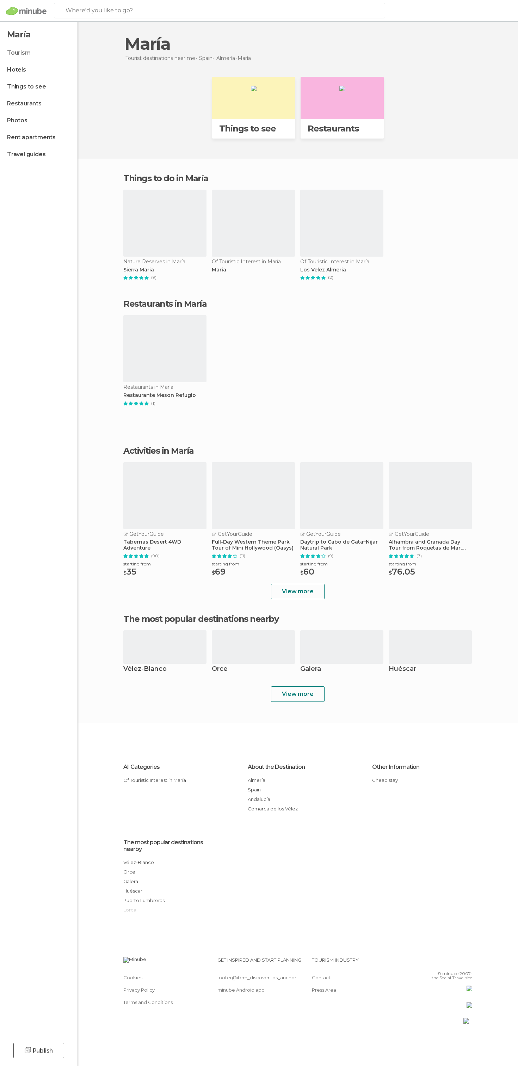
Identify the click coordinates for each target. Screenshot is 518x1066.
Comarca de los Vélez (273, 808)
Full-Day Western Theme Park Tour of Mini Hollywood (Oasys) (253, 545)
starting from (137, 563)
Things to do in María (165, 178)
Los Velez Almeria (323, 270)
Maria (219, 270)
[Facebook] (432, 962)
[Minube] (26, 11)
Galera (310, 669)
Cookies (132, 977)
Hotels (16, 69)
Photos (17, 120)
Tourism (19, 52)
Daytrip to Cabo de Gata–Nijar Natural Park (339, 545)
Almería (256, 780)
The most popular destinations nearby (200, 619)
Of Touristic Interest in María (154, 780)
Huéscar (402, 669)
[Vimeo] (455, 962)
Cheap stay (385, 780)
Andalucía (259, 799)
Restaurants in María (164, 304)
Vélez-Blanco (145, 669)
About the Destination (276, 767)
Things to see (26, 86)
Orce (220, 669)
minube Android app (241, 990)
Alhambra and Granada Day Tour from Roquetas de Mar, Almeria (425, 545)
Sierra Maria (138, 270)
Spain (254, 789)
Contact (321, 977)
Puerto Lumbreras (144, 900)
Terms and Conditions (148, 1002)
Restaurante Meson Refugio (159, 395)
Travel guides (26, 154)
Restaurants (24, 103)
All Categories (141, 767)
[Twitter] (443, 962)
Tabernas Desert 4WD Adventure (152, 545)
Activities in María (158, 451)
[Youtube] (467, 962)
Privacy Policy (139, 990)
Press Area (324, 990)
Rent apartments (31, 137)
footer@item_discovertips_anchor (256, 977)
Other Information (395, 767)
